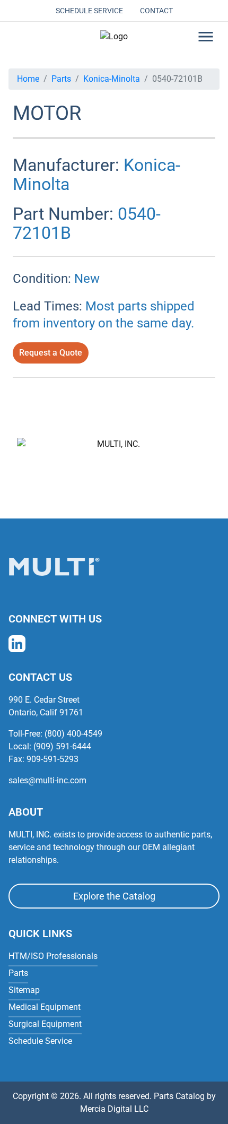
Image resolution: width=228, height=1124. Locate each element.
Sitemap (24, 990)
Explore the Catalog (114, 896)
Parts (61, 79)
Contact (156, 10)
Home (28, 79)
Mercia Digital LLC (114, 1109)
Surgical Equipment (45, 1024)
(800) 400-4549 (73, 734)
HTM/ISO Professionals (53, 956)
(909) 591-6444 (62, 746)
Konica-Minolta (111, 79)
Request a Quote (50, 353)
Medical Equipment (44, 1007)
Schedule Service (89, 10)
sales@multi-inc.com (47, 780)
